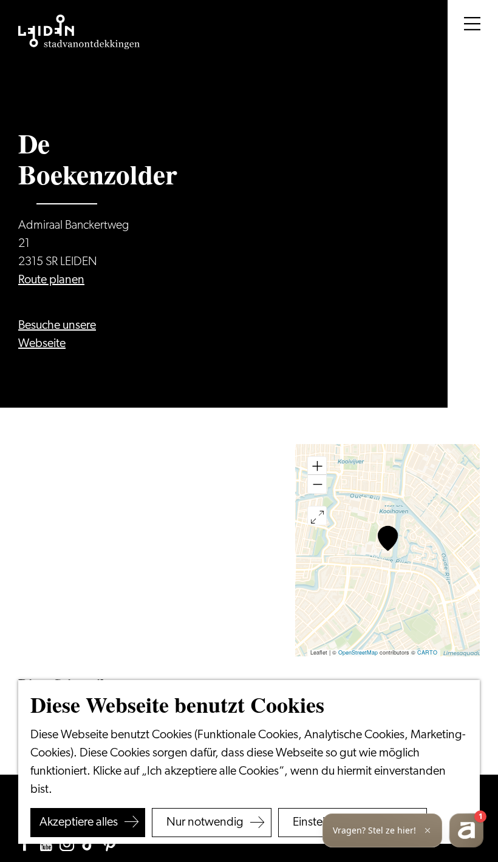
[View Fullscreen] (317, 516)
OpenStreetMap (358, 652)
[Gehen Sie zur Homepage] (79, 32)
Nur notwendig (205, 823)
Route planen (51, 280)
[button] (387, 538)
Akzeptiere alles (78, 823)
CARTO (427, 652)
